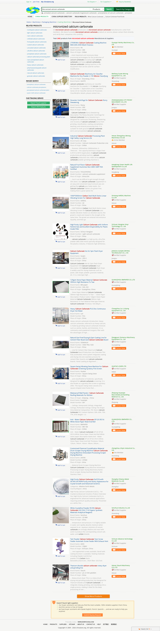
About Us (80, 624)
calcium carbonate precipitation (36, 87)
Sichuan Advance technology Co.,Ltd (122, 540)
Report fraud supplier (38, 103)
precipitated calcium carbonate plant (38, 90)
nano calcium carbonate (35, 36)
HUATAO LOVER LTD (119, 366)
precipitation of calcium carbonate (101, 13)
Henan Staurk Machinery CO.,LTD (121, 566)
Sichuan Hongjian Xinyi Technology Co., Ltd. (120, 225)
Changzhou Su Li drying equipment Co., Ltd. (120, 309)
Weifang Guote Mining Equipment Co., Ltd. (120, 75)
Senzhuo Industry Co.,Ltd (121, 508)
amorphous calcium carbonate (36, 84)
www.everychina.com (86, 622)
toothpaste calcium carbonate (37, 30)
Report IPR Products (38, 107)
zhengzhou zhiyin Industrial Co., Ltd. (123, 449)
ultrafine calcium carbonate (36, 51)
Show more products (93, 596)
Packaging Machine (49, 22)
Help (99, 624)
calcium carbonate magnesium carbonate (72, 13)
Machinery (36, 22)
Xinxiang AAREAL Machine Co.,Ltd (121, 197)
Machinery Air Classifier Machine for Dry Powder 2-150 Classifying (89, 75)
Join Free (36, 2)
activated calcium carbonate (45, 13)
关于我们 (106, 624)
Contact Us (90, 624)
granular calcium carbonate (36, 76)
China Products (41, 16)
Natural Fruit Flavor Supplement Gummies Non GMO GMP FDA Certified (86, 167)
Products (53, 624)
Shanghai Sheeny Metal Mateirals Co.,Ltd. (120, 480)
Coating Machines (64, 22)
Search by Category (124, 9)
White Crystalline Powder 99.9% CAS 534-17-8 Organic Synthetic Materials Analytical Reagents (86, 510)
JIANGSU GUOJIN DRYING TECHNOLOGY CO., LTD (121, 252)
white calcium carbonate (95, 17)
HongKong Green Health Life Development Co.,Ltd (122, 165)
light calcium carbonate (34, 33)
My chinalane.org (47, 2)
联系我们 (114, 624)
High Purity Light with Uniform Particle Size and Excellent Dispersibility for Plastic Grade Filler (89, 226)
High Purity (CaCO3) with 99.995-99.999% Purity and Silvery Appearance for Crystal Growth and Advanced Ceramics (89, 481)
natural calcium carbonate (35, 73)
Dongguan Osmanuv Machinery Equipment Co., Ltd (123, 338)
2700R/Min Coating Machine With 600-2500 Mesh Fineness (88, 44)
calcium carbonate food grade (114, 17)
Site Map (72, 624)
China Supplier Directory (62, 16)
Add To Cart (61, 60)
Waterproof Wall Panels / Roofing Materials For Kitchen (87, 394)
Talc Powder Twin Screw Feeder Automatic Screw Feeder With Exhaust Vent (89, 540)
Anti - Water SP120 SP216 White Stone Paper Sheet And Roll (87, 420)
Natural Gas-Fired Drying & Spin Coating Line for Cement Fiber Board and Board (89, 338)
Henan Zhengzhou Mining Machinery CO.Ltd (121, 137)
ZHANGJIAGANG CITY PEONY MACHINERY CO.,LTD (122, 101)
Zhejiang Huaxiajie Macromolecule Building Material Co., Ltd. (120, 395)
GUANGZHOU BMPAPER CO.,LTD (123, 280)
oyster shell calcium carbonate (36, 93)
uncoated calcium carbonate (36, 48)
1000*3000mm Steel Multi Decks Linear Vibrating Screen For (88, 197)
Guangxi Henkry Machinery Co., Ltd (123, 43)
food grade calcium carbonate (36, 42)
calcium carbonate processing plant (38, 57)
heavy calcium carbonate (35, 65)
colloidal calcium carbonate (36, 39)
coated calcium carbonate (35, 45)
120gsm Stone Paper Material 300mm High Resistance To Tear (88, 281)
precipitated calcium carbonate (127, 13)
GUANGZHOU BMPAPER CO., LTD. (122, 420)
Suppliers (63, 624)
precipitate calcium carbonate (36, 54)
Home (30, 16)
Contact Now (120, 53)
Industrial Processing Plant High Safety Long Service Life (87, 137)
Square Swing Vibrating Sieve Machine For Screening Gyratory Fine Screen (89, 367)
